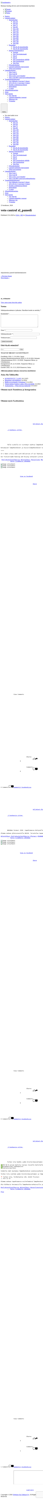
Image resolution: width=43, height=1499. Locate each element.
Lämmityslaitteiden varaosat (17, 97)
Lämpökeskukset (10, 70)
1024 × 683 (19, 215)
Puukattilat (12, 45)
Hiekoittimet (13, 86)
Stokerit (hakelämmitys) (16, 50)
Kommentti (5, 314)
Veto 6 (15, 56)
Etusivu (7, 16)
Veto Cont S (12, 72)
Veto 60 (15, 23)
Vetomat (15, 52)
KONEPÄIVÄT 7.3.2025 (13, 378)
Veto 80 (15, 27)
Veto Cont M (13, 74)
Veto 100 (15, 29)
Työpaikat (12, 101)
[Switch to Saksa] (7, 13)
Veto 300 (15, 36)
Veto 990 (15, 43)
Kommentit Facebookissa (22, 787)
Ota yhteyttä (12, 95)
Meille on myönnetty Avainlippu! (15, 382)
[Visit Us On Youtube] (19, 397)
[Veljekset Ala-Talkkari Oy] (5, 2)
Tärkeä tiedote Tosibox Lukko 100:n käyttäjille (19, 384)
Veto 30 (15, 22)
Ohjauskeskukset (14, 65)
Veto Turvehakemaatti (20, 54)
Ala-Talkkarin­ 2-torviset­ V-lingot (19, 81)
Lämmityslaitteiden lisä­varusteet (19, 67)
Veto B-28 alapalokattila (20, 47)
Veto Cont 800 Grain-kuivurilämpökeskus (22, 77)
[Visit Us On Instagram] (24, 397)
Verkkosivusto (5, 337)
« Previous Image (6, 276)
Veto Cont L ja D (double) (17, 76)
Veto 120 (15, 31)
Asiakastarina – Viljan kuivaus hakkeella (17, 386)
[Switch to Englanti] (8, 11)
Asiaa (6, 92)
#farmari (33, 836)
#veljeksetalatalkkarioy (11, 459)
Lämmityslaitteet (10, 18)
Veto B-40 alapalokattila (20, 49)
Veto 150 (15, 32)
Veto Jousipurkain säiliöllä (21, 59)
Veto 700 (15, 41)
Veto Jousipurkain (18, 61)
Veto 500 (15, 40)
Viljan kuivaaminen (15, 68)
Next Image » (5, 278)
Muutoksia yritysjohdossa (13, 380)
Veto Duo (16, 63)
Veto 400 (15, 38)
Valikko (4, 112)
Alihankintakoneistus (11, 90)
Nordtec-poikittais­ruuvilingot (18, 85)
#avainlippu (35, 459)
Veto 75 (15, 25)
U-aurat (11, 88)
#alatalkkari (25, 459)
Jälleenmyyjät (13, 99)
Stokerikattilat (13, 20)
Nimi (3, 330)
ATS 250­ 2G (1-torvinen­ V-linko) (19, 83)
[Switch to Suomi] (7, 9)
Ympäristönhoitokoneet (12, 79)
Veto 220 (15, 34)
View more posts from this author (11, 302)
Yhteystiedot (9, 94)
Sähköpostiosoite (7, 334)
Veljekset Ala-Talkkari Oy (21, 1494)
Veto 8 (15, 58)
